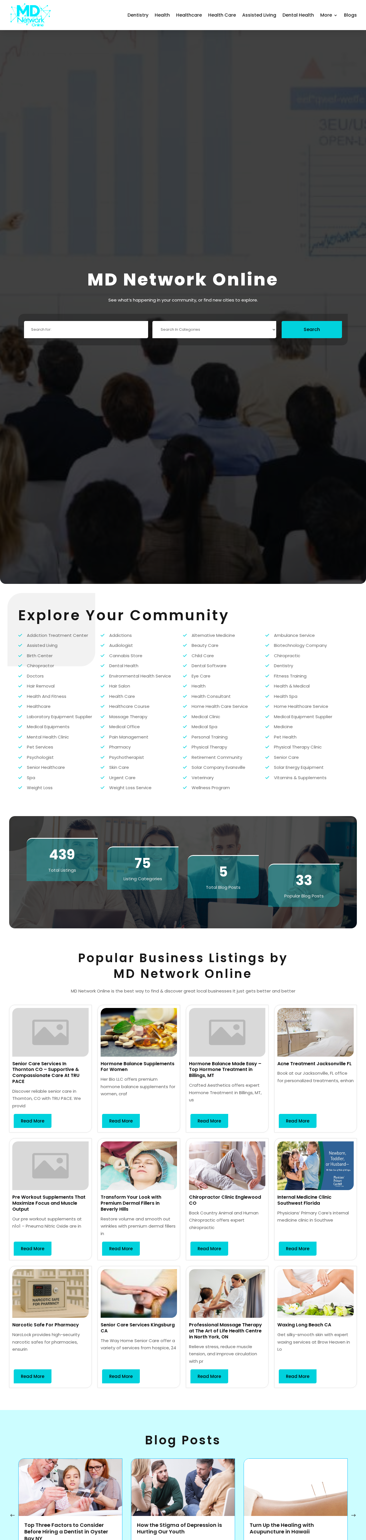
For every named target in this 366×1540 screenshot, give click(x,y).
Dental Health (298, 15)
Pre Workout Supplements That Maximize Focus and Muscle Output (48, 1203)
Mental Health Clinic (48, 737)
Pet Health (285, 737)
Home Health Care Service (220, 706)
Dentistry (138, 15)
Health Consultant (211, 696)
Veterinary (203, 778)
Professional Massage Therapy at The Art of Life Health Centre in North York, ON (225, 1331)
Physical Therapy (209, 747)
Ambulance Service (294, 635)
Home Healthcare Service (301, 706)
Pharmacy (120, 747)
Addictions (120, 635)
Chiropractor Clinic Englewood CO (225, 1200)
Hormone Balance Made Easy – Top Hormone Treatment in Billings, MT (225, 1069)
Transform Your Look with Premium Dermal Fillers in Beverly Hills (131, 1203)
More (326, 15)
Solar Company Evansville (218, 767)
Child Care (203, 656)
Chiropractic (287, 656)
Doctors (35, 676)
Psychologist (40, 757)
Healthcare (189, 15)
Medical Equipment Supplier (303, 717)
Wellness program (211, 788)
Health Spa (285, 696)
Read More (32, 1121)
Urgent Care (122, 778)
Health (162, 15)
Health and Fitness (46, 696)
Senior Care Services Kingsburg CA (138, 1328)
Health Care (222, 15)
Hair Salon (119, 686)
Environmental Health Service (140, 676)
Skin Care (119, 767)
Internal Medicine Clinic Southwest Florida (304, 1200)
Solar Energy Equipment (299, 767)
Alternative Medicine (213, 635)
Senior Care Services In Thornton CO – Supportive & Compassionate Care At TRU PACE (45, 1072)
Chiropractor (40, 666)
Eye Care (201, 676)
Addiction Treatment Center (57, 635)
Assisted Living (259, 15)
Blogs (350, 15)
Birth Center (40, 656)
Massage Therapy (128, 717)
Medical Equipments (48, 727)
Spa (31, 778)
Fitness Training (290, 676)
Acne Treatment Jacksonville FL (314, 1063)
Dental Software (209, 666)
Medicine (283, 727)
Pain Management (128, 737)
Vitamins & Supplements (300, 778)
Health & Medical (292, 686)
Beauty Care (205, 645)
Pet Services (40, 747)
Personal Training (210, 737)
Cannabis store (125, 656)
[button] (353, 1515)
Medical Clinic (206, 717)
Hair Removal (41, 686)
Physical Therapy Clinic (298, 747)
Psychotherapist (126, 757)
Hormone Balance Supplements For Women (137, 1066)
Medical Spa (204, 727)
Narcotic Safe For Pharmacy (45, 1325)
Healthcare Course (129, 706)
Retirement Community (217, 757)
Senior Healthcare (46, 767)
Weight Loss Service (130, 788)
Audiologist (121, 645)
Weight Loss (40, 788)
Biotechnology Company (300, 645)
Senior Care (286, 757)
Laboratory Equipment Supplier (59, 717)
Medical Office (124, 727)
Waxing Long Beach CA (304, 1325)
